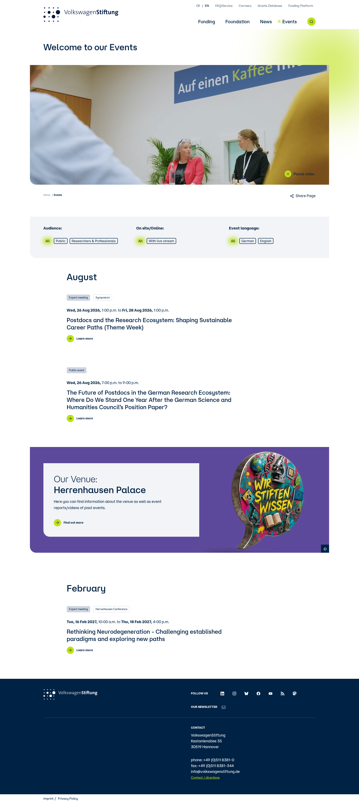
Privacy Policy (68, 798)
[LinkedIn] (222, 693)
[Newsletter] (223, 707)
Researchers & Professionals (94, 241)
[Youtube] (270, 693)
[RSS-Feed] (282, 693)
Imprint (48, 798)
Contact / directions (205, 777)
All (47, 241)
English (265, 241)
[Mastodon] (295, 693)
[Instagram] (234, 693)
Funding (206, 21)
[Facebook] (258, 693)
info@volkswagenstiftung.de (215, 771)
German (247, 241)
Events (289, 21)
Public (60, 241)
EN (207, 5)
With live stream (161, 241)
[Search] (311, 21)
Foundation (237, 21)
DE (198, 5)
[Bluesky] (246, 693)
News (266, 21)
